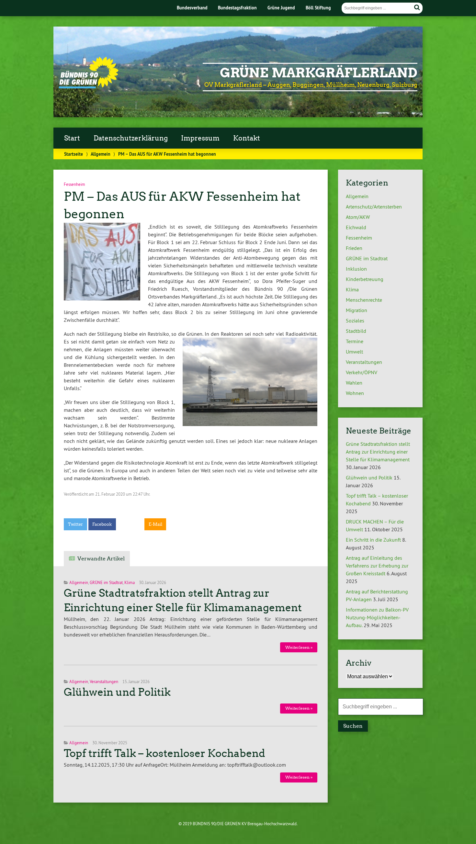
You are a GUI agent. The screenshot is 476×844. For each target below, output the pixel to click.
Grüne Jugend (281, 8)
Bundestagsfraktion (237, 8)
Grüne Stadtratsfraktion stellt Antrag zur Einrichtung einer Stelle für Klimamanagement (378, 452)
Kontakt (246, 138)
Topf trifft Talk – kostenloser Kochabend (164, 753)
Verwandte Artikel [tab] (101, 559)
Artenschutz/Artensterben (374, 206)
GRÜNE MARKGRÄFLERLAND (318, 73)
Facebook (102, 524)
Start (72, 138)
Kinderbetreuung (364, 279)
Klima (129, 582)
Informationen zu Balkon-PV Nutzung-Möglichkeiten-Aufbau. (377, 617)
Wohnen (355, 393)
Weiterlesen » (298, 647)
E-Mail (155, 524)
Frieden (354, 248)
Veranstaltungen (104, 681)
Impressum (200, 138)
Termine (354, 341)
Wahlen (354, 382)
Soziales (355, 320)
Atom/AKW (358, 217)
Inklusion (356, 268)
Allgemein (100, 154)
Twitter (75, 524)
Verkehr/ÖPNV (361, 372)
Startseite (73, 154)
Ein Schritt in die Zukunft (373, 539)
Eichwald (356, 227)
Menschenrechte (364, 300)
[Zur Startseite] (89, 87)
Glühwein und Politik (117, 692)
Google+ (130, 524)
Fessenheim (359, 237)
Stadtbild (356, 331)
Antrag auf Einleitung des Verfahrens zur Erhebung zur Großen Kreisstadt (377, 566)
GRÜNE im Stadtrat (106, 582)
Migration (356, 310)
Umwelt (354, 351)
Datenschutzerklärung (131, 138)
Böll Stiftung (318, 8)
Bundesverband (192, 8)
